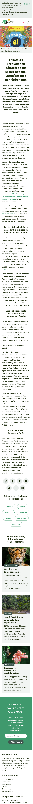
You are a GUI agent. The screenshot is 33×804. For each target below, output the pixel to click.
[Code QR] (22, 488)
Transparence (6, 789)
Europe (5, 270)
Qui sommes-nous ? (8, 779)
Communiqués (6, 782)
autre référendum (8, 214)
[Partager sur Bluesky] (26, 481)
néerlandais (21, 518)
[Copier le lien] (5, 481)
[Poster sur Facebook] (12, 481)
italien (8, 518)
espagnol (8, 512)
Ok (27, 4)
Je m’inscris (17, 742)
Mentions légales (7, 791)
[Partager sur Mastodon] (9, 488)
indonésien (23, 512)
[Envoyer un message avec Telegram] (19, 481)
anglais (22, 506)
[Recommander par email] (16, 488)
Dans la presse (6, 784)
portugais (16, 524)
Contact (4, 787)
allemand (9, 506)
